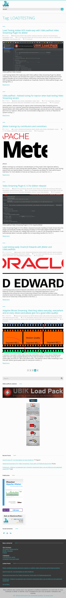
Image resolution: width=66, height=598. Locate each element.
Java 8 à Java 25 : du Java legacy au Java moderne (18, 460)
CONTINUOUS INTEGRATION (24, 129)
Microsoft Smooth (14, 192)
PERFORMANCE (6, 37)
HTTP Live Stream (38, 37)
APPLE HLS (57, 100)
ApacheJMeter (51, 100)
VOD (19, 39)
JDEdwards (59, 253)
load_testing (5, 319)
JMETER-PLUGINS (38, 315)
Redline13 (34, 192)
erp (53, 253)
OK (14, 595)
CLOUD (16, 129)
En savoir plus (48, 595)
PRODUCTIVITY (22, 253)
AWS (28, 188)
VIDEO (11, 37)
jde (55, 253)
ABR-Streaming (16, 35)
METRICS (23, 319)
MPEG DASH (20, 102)
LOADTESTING (57, 37)
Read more (6, 85)
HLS (41, 188)
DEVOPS (29, 37)
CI (13, 129)
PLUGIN (33, 102)
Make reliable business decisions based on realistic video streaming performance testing (31, 568)
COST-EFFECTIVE (45, 253)
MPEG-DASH (58, 188)
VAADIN (27, 253)
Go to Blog (6, 584)
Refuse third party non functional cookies (29, 595)
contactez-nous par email (11, 559)
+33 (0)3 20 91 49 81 (9, 557)
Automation (18, 252)
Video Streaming (14, 39)
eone (51, 253)
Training (56, 129)
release (38, 192)
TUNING (34, 100)
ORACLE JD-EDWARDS (57, 252)
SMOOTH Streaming (14, 190)
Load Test (51, 37)
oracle (14, 255)
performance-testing (23, 130)
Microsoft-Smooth (51, 188)
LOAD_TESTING (27, 35)
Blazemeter (46, 190)
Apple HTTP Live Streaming (20, 188)
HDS (32, 37)
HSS (61, 190)
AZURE (30, 188)
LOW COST (45, 35)
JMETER (22, 35)
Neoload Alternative (53, 35)
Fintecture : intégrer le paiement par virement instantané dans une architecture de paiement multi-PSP (32, 468)
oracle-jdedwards (7, 253)
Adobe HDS (24, 37)
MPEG (26, 319)
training (30, 130)
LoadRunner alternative (37, 35)
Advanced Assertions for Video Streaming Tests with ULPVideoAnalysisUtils (27, 464)
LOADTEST (11, 319)
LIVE (47, 37)
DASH (54, 190)
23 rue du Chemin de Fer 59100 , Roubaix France (10, 551)
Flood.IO (58, 190)
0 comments (29, 39)
